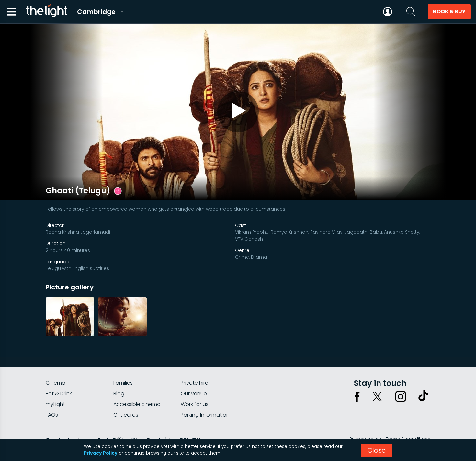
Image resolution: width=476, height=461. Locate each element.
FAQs (52, 415)
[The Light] (46, 11)
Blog (118, 393)
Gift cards (125, 415)
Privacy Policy (101, 453)
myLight (55, 404)
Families (123, 383)
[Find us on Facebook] (357, 396)
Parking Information (205, 415)
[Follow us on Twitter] (377, 396)
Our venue (194, 393)
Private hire (194, 383)
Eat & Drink (59, 393)
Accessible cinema (137, 404)
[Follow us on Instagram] (400, 396)
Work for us (195, 404)
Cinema (55, 383)
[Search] (411, 11)
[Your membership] (387, 11)
